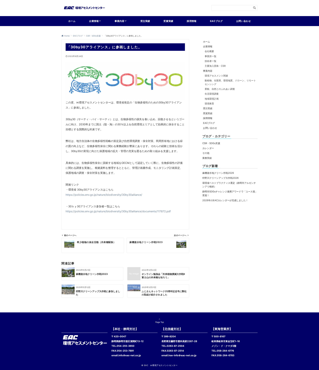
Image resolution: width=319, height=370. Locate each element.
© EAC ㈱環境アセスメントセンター (159, 365)
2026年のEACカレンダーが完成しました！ (225, 200)
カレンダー (208, 148)
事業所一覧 (210, 56)
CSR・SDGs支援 (211, 143)
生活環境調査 (212, 93)
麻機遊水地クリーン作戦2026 (218, 172)
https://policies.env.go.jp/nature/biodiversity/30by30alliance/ (104, 194)
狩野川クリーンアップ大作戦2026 (220, 177)
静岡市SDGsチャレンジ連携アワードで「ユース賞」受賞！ (229, 193)
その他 (205, 153)
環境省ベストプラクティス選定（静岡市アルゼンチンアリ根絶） (229, 184)
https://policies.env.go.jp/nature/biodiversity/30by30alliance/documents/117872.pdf (118, 211)
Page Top (159, 322)
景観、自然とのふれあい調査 (220, 88)
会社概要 (209, 51)
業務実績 (207, 158)
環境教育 (209, 103)
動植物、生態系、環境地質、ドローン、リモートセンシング (230, 82)
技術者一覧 (210, 61)
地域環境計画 (212, 98)
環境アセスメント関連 (216, 75)
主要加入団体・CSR (215, 65)
